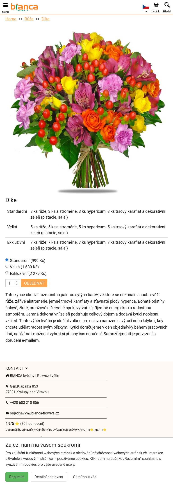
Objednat (34, 283)
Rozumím (17, 477)
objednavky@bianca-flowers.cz (34, 413)
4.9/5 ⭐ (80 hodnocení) (24, 423)
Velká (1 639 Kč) (24, 266)
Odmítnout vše (84, 477)
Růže (29, 18)
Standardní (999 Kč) (27, 260)
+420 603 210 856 (24, 402)
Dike (46, 18)
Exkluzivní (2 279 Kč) (28, 273)
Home (10, 18)
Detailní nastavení (48, 477)
